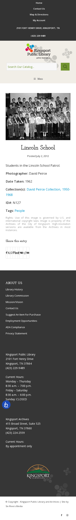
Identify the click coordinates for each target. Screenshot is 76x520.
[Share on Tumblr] (18, 252)
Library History (14, 289)
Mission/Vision (14, 302)
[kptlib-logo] (38, 51)
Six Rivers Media (14, 506)
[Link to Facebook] (62, 515)
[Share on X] (8, 252)
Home (39, 2)
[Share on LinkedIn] (16, 252)
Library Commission (17, 295)
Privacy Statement (16, 333)
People (20, 211)
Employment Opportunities (21, 321)
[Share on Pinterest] (14, 252)
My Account (39, 20)
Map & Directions (39, 14)
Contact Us (39, 8)
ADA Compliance (15, 327)
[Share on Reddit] (25, 252)
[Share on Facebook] (6, 252)
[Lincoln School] (38, 139)
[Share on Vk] (21, 252)
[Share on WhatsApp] (11, 252)
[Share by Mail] (28, 252)
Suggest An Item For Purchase (23, 314)
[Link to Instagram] (67, 515)
